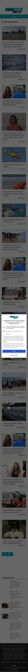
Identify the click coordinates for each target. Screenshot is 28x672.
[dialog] (14, 336)
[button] (14, 334)
